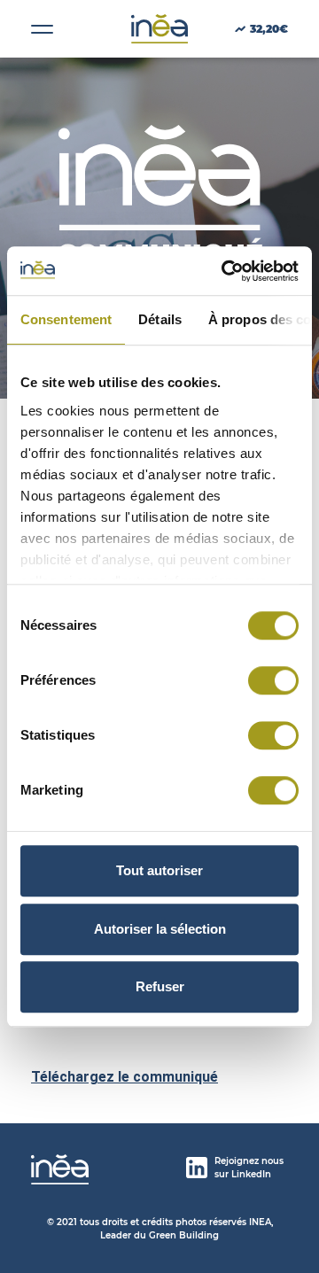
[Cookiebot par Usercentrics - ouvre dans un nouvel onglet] (225, 271)
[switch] (273, 680)
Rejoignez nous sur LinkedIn (249, 1167)
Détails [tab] (160, 319)
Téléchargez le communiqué (124, 1076)
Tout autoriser (159, 870)
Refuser (160, 986)
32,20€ (269, 28)
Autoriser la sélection (160, 928)
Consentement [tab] (66, 319)
